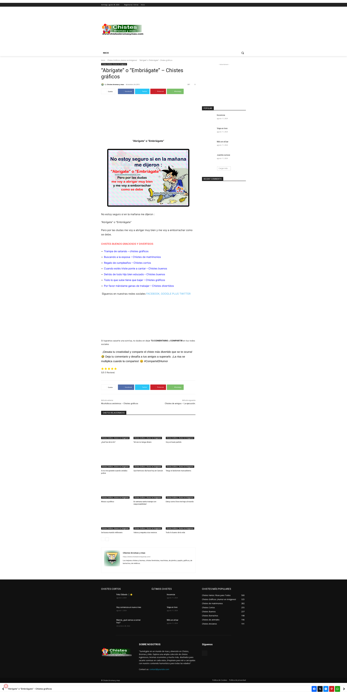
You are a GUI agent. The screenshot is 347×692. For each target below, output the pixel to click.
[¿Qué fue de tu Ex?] (116, 428)
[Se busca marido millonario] (116, 519)
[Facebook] (229, 4)
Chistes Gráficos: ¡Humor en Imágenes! (122, 60)
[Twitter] (236, 4)
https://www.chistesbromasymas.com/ (136, 557)
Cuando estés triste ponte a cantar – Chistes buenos (135, 268)
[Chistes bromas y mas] (103, 84)
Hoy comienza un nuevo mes (128, 607)
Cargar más (223, 168)
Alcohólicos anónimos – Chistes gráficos (119, 403)
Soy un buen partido (173, 442)
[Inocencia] (208, 118)
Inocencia (221, 115)
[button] (242, 53)
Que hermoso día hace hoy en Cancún (148, 471)
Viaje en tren (222, 128)
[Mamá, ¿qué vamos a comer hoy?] (107, 623)
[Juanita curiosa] (208, 158)
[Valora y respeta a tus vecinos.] (148, 519)
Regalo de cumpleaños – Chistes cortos (127, 262)
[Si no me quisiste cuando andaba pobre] (116, 457)
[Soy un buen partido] (180, 428)
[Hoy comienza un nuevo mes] (107, 610)
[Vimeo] (240, 4)
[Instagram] (233, 4)
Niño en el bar (222, 142)
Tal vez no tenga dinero (143, 442)
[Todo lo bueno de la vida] (180, 519)
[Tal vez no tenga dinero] (148, 428)
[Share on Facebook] (314, 689)
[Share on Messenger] (325, 689)
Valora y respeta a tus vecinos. (145, 532)
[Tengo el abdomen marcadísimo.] (180, 457)
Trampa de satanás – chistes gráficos (126, 251)
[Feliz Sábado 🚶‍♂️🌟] (107, 598)
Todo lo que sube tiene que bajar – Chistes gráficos (134, 280)
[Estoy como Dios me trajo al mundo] (180, 488)
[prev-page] (103, 539)
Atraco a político (107, 502)
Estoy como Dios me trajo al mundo (180, 502)
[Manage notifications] (6, 686)
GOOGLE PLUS (170, 293)
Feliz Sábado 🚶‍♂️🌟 (124, 594)
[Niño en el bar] (208, 145)
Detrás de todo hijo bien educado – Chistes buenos (134, 274)
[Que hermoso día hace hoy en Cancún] (148, 457)
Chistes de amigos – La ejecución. (180, 403)
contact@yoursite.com (159, 669)
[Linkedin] (129, 568)
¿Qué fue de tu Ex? (108, 442)
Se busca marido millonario (112, 532)
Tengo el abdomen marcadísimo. (179, 471)
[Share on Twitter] (320, 689)
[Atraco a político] (116, 488)
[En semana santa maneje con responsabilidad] (148, 488)
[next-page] (107, 539)
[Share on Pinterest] (331, 689)
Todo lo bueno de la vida (175, 532)
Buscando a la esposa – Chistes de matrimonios (132, 257)
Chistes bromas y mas (115, 84)
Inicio (103, 60)
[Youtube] (244, 4)
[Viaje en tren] (208, 131)
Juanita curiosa (223, 155)
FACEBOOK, (153, 293)
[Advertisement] (195, 29)
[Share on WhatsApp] (337, 689)
